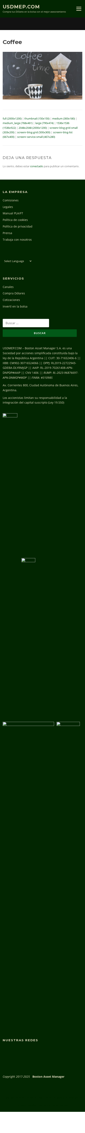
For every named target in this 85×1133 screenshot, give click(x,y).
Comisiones (11, 200)
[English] (5, 255)
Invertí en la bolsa (15, 306)
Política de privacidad (17, 226)
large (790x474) (44, 123)
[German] (14, 255)
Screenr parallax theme (31, 1105)
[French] (9, 255)
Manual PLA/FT (13, 213)
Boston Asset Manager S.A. (43, 348)
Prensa (7, 233)
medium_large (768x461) (18, 123)
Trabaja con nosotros (17, 239)
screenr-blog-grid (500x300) (33, 132)
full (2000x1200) (12, 118)
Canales (8, 287)
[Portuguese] (23, 255)
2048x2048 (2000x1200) (33, 128)
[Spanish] (27, 255)
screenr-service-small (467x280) (36, 137)
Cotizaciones (11, 300)
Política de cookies (15, 220)
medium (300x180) (63, 118)
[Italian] (18, 255)
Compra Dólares (14, 293)
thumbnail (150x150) (37, 118)
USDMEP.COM (21, 6)
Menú (78, 8)
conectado (36, 166)
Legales (8, 207)
